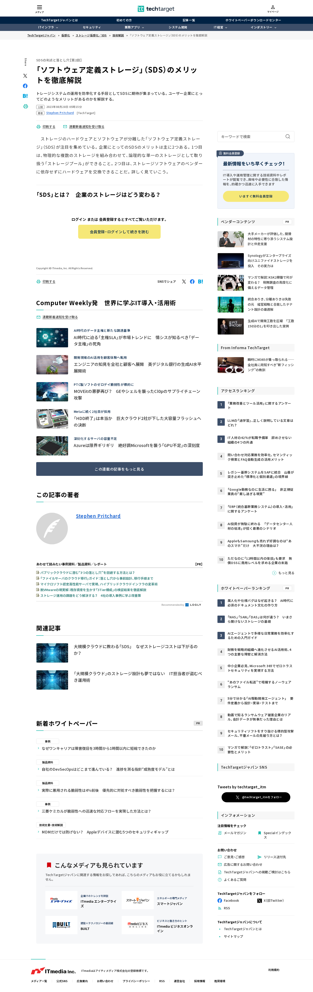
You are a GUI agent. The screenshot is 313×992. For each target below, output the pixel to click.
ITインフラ (46, 27)
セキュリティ (92, 27)
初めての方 (124, 20)
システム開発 (178, 27)
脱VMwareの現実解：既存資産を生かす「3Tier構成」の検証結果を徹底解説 (93, 589)
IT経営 (218, 27)
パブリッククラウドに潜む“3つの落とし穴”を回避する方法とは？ (87, 572)
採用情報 (199, 981)
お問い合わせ (105, 981)
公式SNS (62, 981)
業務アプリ (132, 27)
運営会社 (179, 981)
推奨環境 (219, 981)
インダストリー (261, 27)
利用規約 (273, 970)
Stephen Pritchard (98, 516)
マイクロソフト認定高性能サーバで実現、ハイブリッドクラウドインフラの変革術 (99, 584)
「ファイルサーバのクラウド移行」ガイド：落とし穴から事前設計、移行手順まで (96, 578)
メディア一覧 (39, 981)
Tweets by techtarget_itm (241, 786)
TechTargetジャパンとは (59, 20)
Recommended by (173, 604)
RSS (162, 981)
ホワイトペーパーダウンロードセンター (253, 20)
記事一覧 (189, 20)
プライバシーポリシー (136, 981)
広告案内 (82, 981)
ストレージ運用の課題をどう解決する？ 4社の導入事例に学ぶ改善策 (90, 595)
